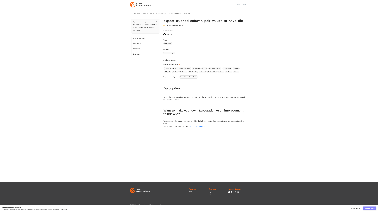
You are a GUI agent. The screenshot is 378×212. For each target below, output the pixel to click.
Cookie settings (355, 208)
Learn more (64, 209)
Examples (136, 54)
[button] (241, 4)
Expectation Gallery (140, 13)
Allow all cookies (370, 208)
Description (137, 43)
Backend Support (139, 38)
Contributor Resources (197, 126)
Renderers (136, 49)
